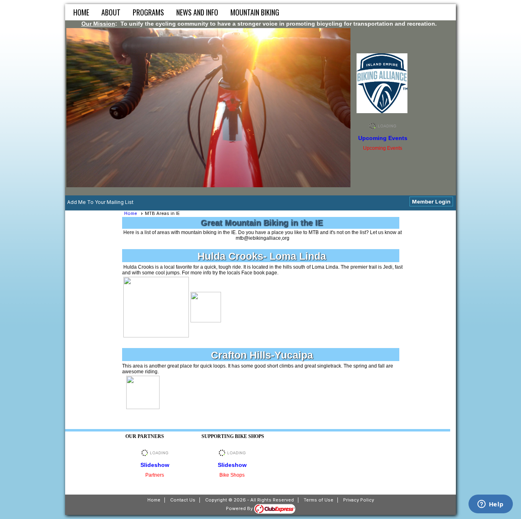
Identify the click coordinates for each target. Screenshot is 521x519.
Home (81, 12)
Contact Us (182, 500)
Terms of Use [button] (318, 500)
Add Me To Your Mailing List (100, 202)
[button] (111, 12)
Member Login (431, 201)
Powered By (240, 508)
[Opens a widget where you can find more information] (490, 505)
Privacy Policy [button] (358, 500)
